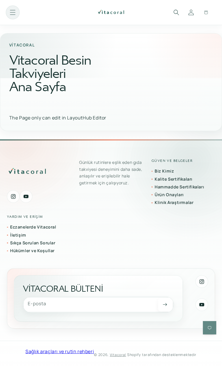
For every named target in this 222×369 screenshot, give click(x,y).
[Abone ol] (165, 305)
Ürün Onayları (169, 194)
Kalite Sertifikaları (174, 179)
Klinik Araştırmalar (174, 202)
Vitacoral (118, 354)
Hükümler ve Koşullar (32, 250)
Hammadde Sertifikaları (179, 187)
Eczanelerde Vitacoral (33, 227)
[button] (13, 12)
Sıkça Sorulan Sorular (33, 243)
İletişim (18, 235)
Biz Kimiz (164, 171)
